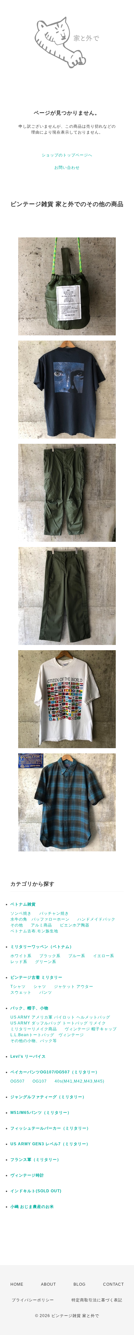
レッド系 (18, 961)
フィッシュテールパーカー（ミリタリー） (50, 1128)
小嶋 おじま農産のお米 (32, 1206)
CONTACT (113, 1284)
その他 (16, 925)
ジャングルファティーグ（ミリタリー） (48, 1097)
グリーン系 (45, 961)
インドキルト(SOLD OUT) (35, 1191)
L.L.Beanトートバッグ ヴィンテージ (47, 1035)
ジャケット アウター (73, 986)
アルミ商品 (41, 925)
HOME (16, 1284)
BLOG (80, 1284)
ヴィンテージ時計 (27, 1175)
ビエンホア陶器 (74, 925)
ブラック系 (49, 956)
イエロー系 (103, 956)
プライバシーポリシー (33, 1300)
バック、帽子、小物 (29, 1008)
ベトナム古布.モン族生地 (34, 931)
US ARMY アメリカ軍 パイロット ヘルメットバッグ (60, 1017)
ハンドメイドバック (96, 919)
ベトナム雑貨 (23, 904)
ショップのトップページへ (67, 155)
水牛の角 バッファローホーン (40, 919)
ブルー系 (76, 956)
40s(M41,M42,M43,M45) (79, 1081)
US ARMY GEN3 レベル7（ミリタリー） (50, 1144)
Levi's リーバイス (28, 1056)
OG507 (17, 1081)
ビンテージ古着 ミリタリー (36, 977)
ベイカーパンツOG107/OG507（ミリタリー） (55, 1072)
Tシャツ (18, 986)
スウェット (21, 992)
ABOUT (48, 1284)
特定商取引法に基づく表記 (97, 1300)
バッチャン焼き (54, 913)
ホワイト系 (21, 956)
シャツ (40, 986)
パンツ (45, 992)
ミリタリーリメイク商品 (33, 1029)
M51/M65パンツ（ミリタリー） (41, 1112)
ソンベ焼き (21, 913)
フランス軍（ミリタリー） (35, 1159)
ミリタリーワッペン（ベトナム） (42, 946)
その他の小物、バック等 (33, 1040)
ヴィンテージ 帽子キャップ (91, 1029)
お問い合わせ (67, 167)
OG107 (40, 1081)
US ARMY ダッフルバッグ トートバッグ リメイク (58, 1023)
